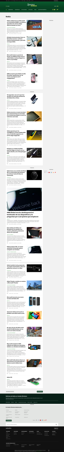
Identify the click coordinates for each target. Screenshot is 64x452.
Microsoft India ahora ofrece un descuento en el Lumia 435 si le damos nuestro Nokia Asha (16, 361)
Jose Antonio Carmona (13, 33)
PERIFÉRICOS (17, 9)
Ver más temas (8, 420)
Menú (8, 6)
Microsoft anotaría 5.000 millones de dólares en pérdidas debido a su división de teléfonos (16, 345)
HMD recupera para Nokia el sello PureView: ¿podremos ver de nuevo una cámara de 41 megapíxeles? (16, 76)
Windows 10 (26, 417)
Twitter (56, 9)
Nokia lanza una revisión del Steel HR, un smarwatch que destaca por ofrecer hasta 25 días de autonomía (16, 173)
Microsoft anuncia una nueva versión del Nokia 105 (15, 297)
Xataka (7, 432)
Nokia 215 (9, 377)
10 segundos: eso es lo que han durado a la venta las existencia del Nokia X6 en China (16, 96)
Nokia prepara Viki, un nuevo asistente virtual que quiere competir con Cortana (15, 248)
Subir (55, 428)
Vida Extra (15, 434)
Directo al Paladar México (31, 445)
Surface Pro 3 (35, 402)
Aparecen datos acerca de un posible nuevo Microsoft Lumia (15, 312)
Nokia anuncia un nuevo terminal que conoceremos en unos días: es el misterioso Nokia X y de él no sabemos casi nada (16, 114)
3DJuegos (15, 432)
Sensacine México (24, 444)
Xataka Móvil (8, 434)
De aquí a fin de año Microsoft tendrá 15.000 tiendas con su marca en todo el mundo (15, 329)
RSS (53, 172)
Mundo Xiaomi (8, 438)
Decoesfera (46, 434)
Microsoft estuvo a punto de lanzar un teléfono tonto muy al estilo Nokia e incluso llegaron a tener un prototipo (16, 57)
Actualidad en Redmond (11, 27)
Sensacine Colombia (23, 446)
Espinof (22, 434)
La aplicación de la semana (22, 402)
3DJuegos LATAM (16, 444)
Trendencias (46, 432)
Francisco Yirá (11, 340)
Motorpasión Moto (39, 434)
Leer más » (20, 32)
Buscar (56, 424)
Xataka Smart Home (8, 437)
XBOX (35, 9)
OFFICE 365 (30, 9)
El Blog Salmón (54, 432)
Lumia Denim (17, 417)
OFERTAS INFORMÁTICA (42, 9)
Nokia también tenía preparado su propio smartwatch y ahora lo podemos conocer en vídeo (16, 266)
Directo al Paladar (31, 432)
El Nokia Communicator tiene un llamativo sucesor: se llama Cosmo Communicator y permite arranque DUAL (16, 39)
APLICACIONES (24, 9)
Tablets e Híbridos (10, 234)
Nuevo (55, 6)
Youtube (54, 9)
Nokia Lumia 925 (29, 402)
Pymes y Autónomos (54, 434)
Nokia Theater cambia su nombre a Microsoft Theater (16, 282)
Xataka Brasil (8, 445)
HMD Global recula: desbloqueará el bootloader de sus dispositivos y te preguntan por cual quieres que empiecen (22, 214)
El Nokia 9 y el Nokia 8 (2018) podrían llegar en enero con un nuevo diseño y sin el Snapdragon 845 (16, 151)
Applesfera (7, 435)
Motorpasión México (39, 445)
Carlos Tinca (11, 293)
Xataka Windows (32, 4)
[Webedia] (9, 428)
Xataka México (8, 444)
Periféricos (9, 177)
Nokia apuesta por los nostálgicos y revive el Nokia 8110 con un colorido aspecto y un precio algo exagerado (16, 133)
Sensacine (23, 432)
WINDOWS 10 (10, 9)
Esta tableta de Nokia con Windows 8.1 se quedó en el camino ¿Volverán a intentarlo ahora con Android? (15, 230)
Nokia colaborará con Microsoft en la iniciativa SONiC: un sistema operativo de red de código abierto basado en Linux (16, 23)
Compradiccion (46, 435)
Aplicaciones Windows (26, 412)
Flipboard (57, 9)
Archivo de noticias (10, 391)
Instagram (52, 9)
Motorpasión (39, 432)
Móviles (8, 61)
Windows (12, 402)
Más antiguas (39, 391)
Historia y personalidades (11, 251)
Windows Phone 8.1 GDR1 (9, 418)
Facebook (47, 172)
